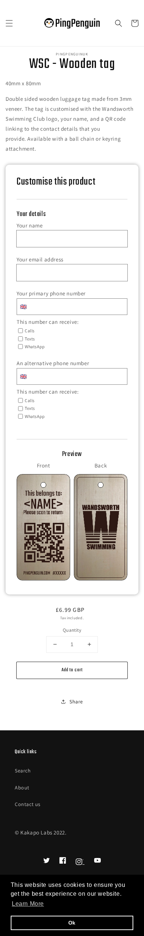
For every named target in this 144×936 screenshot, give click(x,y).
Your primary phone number (51, 293)
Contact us (28, 804)
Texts (30, 339)
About (22, 787)
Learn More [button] (28, 904)
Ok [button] (72, 923)
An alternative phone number (53, 363)
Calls (30, 330)
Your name (29, 225)
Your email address (40, 259)
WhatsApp (35, 346)
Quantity (72, 630)
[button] (9, 23)
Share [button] (76, 701)
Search (23, 770)
